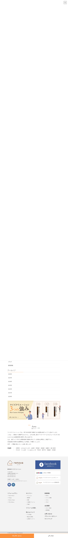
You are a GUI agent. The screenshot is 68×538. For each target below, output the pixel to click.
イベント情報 (48, 497)
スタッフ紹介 (48, 508)
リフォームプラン (12, 493)
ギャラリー (29, 493)
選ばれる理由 (30, 516)
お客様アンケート (31, 518)
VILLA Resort (11, 502)
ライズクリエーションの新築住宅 (51, 482)
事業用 (28, 497)
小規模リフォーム (31, 502)
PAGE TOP (64, 520)
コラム (47, 499)
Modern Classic (11, 499)
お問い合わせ (48, 513)
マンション (29, 495)
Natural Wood (11, 495)
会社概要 (47, 505)
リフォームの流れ (31, 508)
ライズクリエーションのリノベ (50, 477)
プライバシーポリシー (51, 516)
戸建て (28, 504)
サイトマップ (48, 518)
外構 (28, 499)
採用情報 (47, 510)
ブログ (10, 361)
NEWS (47, 495)
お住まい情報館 (47, 472)
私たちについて (30, 512)
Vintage (10, 497)
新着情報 (10, 365)
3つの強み (29, 514)
